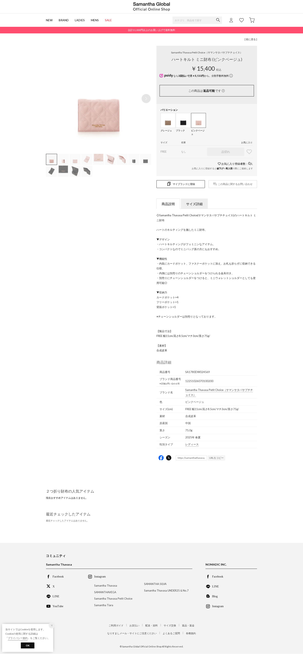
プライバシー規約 (18, 638)
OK (27, 645)
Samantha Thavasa (105, 585)
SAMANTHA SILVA (155, 584)
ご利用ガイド (116, 625)
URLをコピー (216, 457)
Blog (215, 596)
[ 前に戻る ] (251, 39)
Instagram (218, 606)
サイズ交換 (170, 625)
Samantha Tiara (103, 605)
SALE (108, 20)
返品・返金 (188, 625)
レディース (192, 444)
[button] (146, 98)
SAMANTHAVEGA (105, 592)
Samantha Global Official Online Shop (151, 6)
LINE (56, 596)
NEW (49, 20)
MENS (95, 20)
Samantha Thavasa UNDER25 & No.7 (166, 590)
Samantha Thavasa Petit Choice (206, 52)
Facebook (58, 576)
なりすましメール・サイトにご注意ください (132, 633)
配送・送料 (151, 625)
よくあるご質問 (171, 633)
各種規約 (191, 633)
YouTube (58, 606)
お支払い (134, 625)
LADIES (80, 20)
